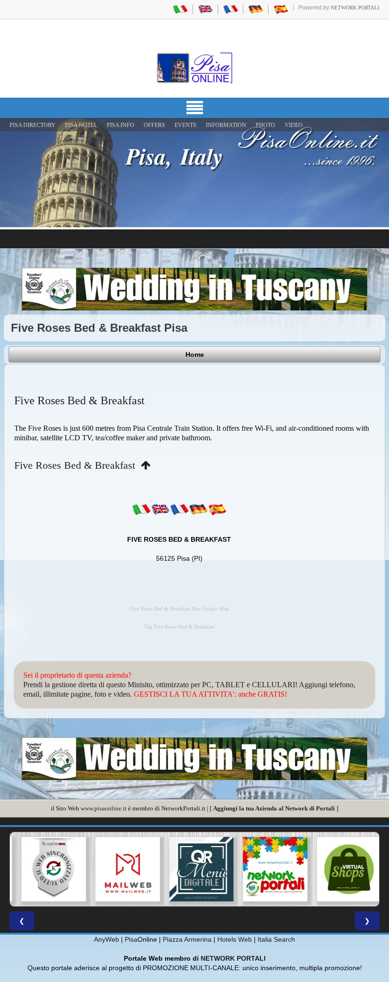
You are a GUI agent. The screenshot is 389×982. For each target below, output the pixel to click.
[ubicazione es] (217, 509)
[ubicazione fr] (179, 509)
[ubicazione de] (198, 509)
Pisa (131, 939)
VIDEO (294, 125)
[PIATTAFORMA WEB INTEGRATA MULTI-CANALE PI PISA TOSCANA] (47, 869)
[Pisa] (194, 67)
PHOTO (265, 125)
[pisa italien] (255, 9)
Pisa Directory (32, 125)
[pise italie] (230, 9)
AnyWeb (106, 939)
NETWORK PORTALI (233, 958)
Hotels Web (234, 939)
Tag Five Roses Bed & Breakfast (179, 626)
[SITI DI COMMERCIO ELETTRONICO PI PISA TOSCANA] (342, 869)
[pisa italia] (180, 9)
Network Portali (355, 7)
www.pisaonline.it (104, 808)
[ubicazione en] (160, 509)
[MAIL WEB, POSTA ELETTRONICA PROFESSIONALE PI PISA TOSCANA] (121, 869)
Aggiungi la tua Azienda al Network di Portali (274, 808)
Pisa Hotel (81, 125)
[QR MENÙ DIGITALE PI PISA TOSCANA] (194, 869)
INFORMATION (226, 125)
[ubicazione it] (141, 509)
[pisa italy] (205, 9)
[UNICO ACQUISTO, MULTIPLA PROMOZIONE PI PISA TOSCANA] (268, 869)
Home (194, 354)
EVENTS (185, 125)
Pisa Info (120, 125)
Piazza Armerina (187, 939)
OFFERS (154, 125)
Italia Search (276, 939)
